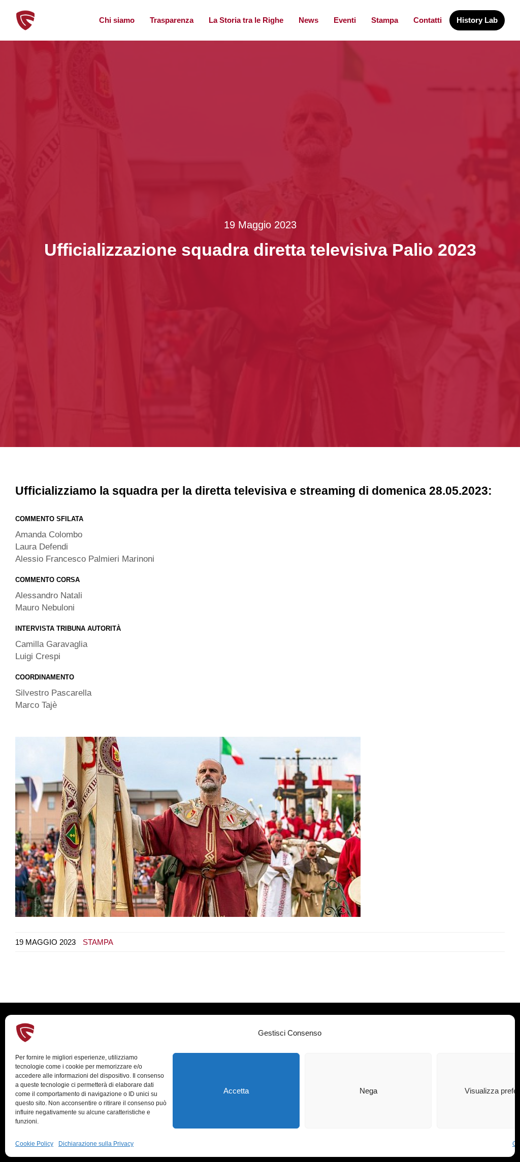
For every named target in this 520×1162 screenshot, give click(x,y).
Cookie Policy (34, 1143)
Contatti (427, 20)
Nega (368, 1090)
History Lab (477, 20)
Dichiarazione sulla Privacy (96, 1143)
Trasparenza (171, 20)
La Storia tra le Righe (246, 20)
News (308, 20)
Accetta (236, 1090)
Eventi (345, 20)
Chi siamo (117, 20)
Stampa (384, 20)
